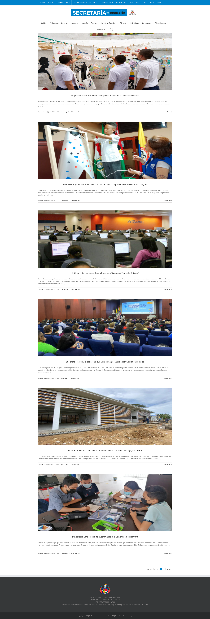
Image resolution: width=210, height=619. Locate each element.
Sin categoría (65, 112)
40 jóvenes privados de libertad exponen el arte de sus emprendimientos (105, 95)
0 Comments (75, 112)
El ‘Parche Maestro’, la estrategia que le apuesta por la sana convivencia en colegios (105, 361)
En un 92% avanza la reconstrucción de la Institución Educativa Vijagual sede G (105, 450)
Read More (167, 112)
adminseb (43, 112)
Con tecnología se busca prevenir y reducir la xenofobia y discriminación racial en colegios (105, 184)
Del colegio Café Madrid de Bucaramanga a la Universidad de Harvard (105, 536)
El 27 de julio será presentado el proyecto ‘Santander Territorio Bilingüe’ (105, 273)
